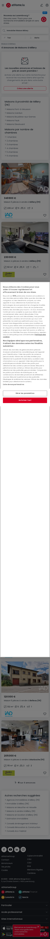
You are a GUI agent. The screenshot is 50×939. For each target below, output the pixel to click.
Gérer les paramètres (25, 393)
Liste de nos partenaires (13, 384)
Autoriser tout (25, 400)
